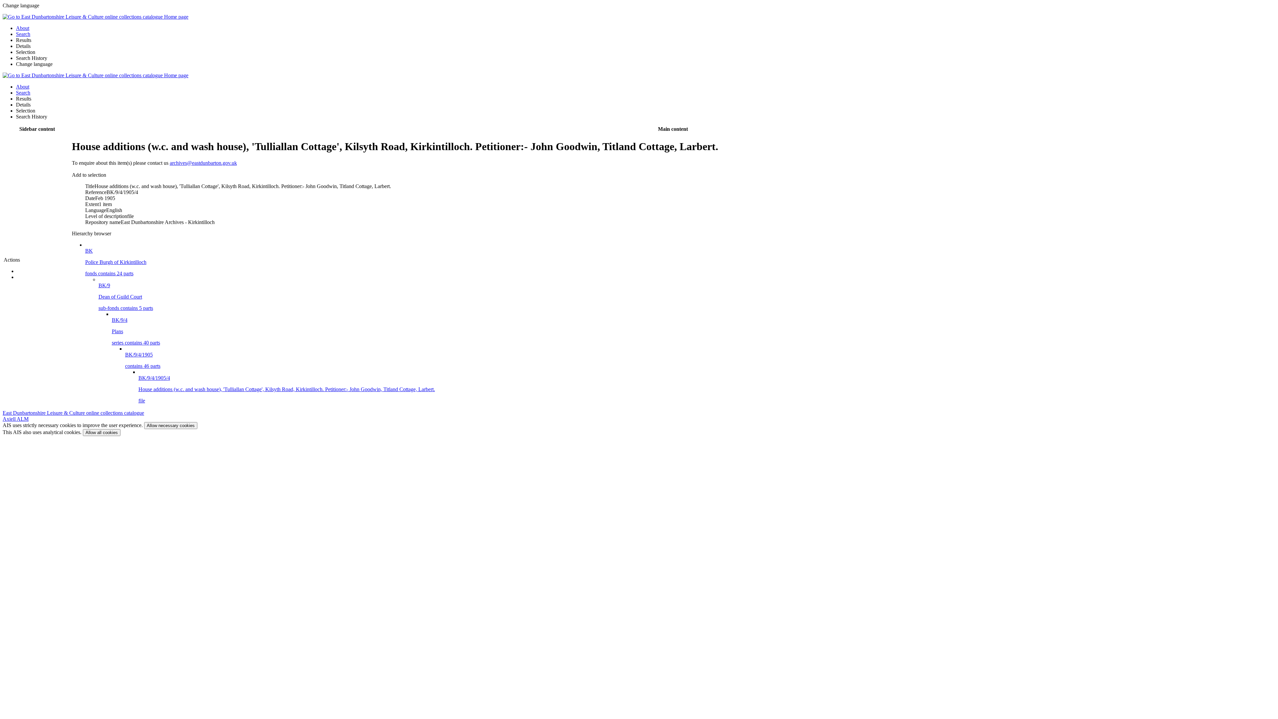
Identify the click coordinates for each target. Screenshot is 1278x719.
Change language (34, 64)
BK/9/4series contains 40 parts (136, 331)
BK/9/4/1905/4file (286, 389)
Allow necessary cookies (171, 425)
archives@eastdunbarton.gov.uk (203, 163)
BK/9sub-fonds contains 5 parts (126, 297)
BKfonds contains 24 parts (115, 262)
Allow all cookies (102, 432)
